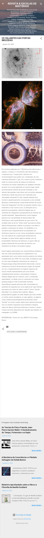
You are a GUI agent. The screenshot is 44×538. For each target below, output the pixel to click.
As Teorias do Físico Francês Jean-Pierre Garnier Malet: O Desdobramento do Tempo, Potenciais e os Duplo (19, 430)
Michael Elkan (27, 519)
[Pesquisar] (41, 4)
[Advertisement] (22, 399)
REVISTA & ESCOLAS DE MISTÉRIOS (22, 5)
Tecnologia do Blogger (23, 515)
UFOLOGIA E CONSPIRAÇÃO (17, 332)
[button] (41, 38)
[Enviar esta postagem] (7, 327)
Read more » (37, 451)
